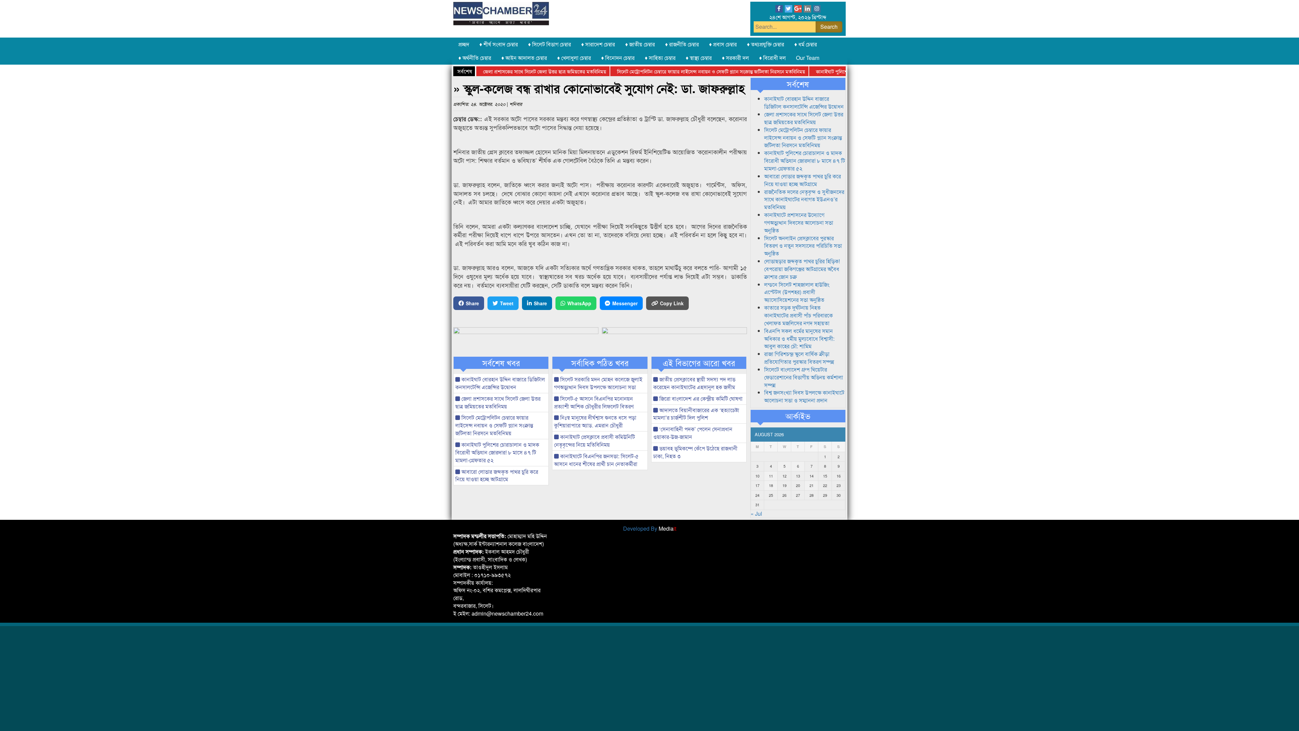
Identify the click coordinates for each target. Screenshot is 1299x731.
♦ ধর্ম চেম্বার (805, 44)
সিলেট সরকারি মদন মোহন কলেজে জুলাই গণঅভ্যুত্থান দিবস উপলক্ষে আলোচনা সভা (598, 383)
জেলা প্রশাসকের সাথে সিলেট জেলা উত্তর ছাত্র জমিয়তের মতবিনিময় (523, 71)
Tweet (507, 303)
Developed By (649, 528)
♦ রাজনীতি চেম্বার (682, 44)
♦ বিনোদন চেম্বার (618, 58)
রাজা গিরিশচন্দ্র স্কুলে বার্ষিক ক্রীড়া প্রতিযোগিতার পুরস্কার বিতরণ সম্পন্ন (799, 358)
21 (812, 485)
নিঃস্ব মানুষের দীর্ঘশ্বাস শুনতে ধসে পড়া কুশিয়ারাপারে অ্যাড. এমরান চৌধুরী (595, 421)
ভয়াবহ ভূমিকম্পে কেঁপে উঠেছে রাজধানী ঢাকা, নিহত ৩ (695, 452)
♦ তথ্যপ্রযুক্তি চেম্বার (765, 44)
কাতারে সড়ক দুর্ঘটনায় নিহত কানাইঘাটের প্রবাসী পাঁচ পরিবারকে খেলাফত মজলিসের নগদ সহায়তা (798, 315)
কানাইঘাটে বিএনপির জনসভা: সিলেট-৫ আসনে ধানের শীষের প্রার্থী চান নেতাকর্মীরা (596, 460)
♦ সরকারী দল (735, 58)
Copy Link (672, 303)
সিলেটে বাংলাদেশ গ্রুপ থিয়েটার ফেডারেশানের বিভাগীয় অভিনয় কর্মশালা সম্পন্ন (803, 377)
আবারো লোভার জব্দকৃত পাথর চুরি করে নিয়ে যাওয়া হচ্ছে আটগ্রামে (496, 475)
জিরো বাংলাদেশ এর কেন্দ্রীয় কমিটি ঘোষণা (700, 398)
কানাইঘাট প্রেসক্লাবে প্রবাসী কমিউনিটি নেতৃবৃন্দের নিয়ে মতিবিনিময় (594, 440)
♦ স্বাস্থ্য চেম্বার (699, 58)
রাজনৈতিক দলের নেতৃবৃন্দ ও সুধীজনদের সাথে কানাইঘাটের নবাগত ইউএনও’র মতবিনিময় (804, 199)
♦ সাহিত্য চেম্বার (660, 58)
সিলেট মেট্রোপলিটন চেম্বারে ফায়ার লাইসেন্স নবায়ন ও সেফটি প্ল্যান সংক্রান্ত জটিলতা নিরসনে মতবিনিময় (690, 71)
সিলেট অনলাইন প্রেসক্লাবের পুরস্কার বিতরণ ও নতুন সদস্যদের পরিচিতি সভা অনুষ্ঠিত (803, 246)
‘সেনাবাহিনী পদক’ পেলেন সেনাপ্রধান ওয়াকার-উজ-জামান (692, 433)
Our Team (807, 58)
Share (472, 303)
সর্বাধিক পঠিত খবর (600, 362)
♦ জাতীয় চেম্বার (640, 44)
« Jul (756, 513)
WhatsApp (579, 303)
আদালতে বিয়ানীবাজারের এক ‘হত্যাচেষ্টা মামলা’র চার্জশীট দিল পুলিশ (696, 414)
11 (771, 476)
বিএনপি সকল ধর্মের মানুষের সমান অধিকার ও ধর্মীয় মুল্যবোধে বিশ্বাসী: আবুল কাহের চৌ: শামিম (799, 338)
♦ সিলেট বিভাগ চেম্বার (549, 44)
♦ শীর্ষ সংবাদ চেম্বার (498, 44)
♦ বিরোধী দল (772, 58)
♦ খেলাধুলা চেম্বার (574, 58)
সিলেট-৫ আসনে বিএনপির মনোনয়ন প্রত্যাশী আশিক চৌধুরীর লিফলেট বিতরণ (594, 402)
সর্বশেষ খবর (501, 362)
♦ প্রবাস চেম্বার (723, 44)
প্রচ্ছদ (463, 44)
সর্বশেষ (798, 84)
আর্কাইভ (797, 416)
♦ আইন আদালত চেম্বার (524, 58)
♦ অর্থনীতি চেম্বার (474, 58)
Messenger (625, 303)
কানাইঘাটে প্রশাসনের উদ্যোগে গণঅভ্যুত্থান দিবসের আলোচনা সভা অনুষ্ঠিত (798, 222)
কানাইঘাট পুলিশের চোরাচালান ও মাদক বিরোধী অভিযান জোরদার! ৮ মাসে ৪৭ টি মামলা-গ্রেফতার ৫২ (497, 452)
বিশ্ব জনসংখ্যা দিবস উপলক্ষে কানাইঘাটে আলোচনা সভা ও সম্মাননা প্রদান (804, 396)
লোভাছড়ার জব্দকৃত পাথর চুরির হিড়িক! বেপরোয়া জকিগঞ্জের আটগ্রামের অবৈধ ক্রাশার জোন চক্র (802, 269)
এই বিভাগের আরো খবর (699, 362)
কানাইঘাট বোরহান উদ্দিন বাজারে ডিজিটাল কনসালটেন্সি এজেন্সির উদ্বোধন (500, 383)
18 (771, 485)
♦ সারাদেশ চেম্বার (598, 44)
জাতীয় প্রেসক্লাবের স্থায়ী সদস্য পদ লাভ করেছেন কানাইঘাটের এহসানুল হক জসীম (694, 383)
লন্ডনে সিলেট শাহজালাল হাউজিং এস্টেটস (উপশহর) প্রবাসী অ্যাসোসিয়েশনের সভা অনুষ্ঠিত (796, 292)
